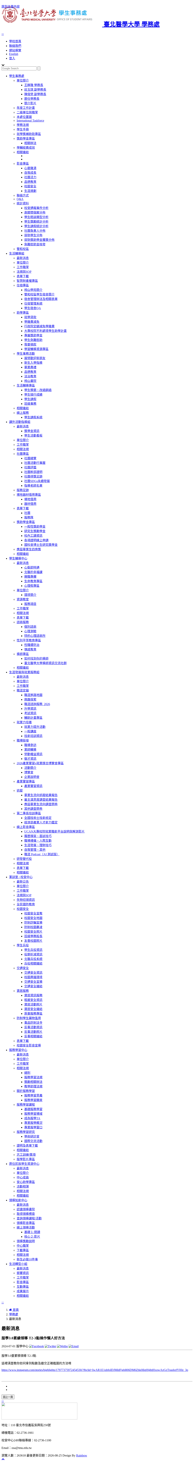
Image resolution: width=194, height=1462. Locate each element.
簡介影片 (30, 103)
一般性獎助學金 (34, 526)
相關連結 (23, 152)
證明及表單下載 (27, 1145)
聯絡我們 (15, 45)
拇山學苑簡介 (33, 289)
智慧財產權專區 (27, 280)
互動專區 (23, 1286)
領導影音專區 (26, 1223)
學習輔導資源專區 (36, 349)
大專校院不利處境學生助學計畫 (45, 330)
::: (3, 33)
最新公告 (23, 881)
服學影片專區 (26, 1159)
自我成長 (30, 172)
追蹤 (20, 790)
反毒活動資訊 (33, 1027)
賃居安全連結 (33, 1009)
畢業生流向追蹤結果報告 (41, 795)
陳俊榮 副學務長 (35, 94)
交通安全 (23, 968)
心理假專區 (31, 585)
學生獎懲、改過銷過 (38, 390)
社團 (27, 513)
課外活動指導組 (19, 421)
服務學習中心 (18, 1050)
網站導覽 (15, 50)
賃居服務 (23, 990)
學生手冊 (23, 129)
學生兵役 (23, 945)
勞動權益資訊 (33, 754)
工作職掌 (23, 267)
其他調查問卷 (33, 808)
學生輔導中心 (18, 558)
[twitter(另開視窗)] (50, 1346)
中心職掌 (23, 1245)
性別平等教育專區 (29, 640)
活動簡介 (30, 767)
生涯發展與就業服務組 (24, 672)
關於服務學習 (26, 1091)
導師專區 (23, 654)
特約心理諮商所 (34, 635)
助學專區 (23, 312)
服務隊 (28, 517)
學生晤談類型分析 (36, 217)
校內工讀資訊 (33, 535)
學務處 (13, 1314)
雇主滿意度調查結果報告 (41, 799)
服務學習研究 (26, 1132)
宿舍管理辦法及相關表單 (41, 299)
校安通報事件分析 (36, 208)
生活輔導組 (16, 253)
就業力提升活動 (34, 726)
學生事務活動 (26, 353)
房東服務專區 (33, 1013)
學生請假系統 (33, 417)
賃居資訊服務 (33, 995)
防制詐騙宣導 (33, 922)
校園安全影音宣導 (29, 1045)
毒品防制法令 (33, 1022)
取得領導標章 (26, 1213)
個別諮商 (30, 626)
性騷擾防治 (31, 645)
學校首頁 (15, 41)
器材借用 (30, 503)
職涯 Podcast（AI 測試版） (41, 854)
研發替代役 (24, 858)
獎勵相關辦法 (33, 1081)
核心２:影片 (32, 1236)
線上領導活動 (26, 1227)
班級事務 (30, 403)
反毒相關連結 (33, 1036)
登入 (12, 58)
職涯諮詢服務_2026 (37, 704)
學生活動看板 (33, 435)
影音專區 (23, 163)
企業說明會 (31, 777)
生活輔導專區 (26, 385)
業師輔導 (30, 749)
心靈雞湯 (30, 168)
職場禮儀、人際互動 (38, 840)
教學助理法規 (33, 1086)
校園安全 (30, 186)
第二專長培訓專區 (29, 813)
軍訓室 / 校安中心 (21, 877)
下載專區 (23, 1250)
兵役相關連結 (33, 963)
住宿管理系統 (33, 303)
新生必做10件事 (27, 1259)
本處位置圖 (24, 117)
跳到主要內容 (11, 6)
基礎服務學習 (33, 1109)
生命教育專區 (33, 581)
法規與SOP (24, 271)
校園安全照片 (33, 931)
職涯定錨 (23, 690)
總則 (27, 1072)
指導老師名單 (33, 485)
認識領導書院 (26, 1209)
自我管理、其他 (34, 849)
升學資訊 (30, 708)
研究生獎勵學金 (34, 531)
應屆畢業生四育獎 (29, 549)
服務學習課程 (26, 1104)
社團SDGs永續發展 (37, 481)
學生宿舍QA (32, 308)
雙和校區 (23, 249)
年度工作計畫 (26, 107)
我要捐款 (30, 344)
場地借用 (30, 499)
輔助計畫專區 (33, 717)
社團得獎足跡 (33, 476)
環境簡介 (30, 594)
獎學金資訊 (31, 431)
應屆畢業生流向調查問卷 (41, 804)
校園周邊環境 (33, 977)
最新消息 (23, 258)
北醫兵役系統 (33, 959)
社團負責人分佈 (34, 230)
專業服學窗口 (33, 1127)
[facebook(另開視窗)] (36, 1346)
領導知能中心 (18, 1200)
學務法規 (23, 124)
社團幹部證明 (33, 472)
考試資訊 (30, 713)
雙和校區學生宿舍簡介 (39, 294)
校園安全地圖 (33, 918)
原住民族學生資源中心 (24, 1163)
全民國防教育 (26, 904)
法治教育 (30, 376)
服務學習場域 (33, 1113)
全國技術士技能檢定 (38, 817)
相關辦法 (30, 143)
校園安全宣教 (33, 913)
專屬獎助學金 (33, 335)
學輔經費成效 (26, 147)
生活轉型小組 (18, 1264)
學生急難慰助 (33, 340)
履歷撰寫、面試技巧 (38, 836)
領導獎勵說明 (26, 1241)
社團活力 (30, 177)
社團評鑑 (30, 467)
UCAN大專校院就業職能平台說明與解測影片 (54, 831)
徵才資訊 (30, 758)
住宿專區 (23, 285)
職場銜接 (23, 740)
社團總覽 (30, 458)
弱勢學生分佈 (33, 235)
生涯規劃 (30, 190)
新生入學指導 (33, 362)
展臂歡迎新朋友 (34, 358)
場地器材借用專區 (29, 494)
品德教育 (30, 181)
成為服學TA (32, 1118)
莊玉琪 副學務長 (35, 89)
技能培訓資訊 (33, 736)
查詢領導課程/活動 (29, 1218)
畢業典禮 (30, 367)
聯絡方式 (23, 195)
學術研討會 (31, 1136)
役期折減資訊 (33, 954)
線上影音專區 (26, 827)
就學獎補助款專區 (29, 134)
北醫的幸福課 (33, 572)
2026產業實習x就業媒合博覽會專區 (40, 763)
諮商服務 (23, 622)
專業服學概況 (33, 1122)
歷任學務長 (31, 98)
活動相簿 (23, 1186)
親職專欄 (30, 576)
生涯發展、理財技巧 (38, 845)
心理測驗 (30, 631)
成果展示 (23, 1291)
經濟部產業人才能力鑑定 (41, 822)
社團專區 (23, 453)
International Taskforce (30, 120)
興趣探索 (30, 699)
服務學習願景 (33, 1100)
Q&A (20, 199)
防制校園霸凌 (33, 927)
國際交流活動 (33, 1141)
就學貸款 (30, 317)
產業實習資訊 (33, 786)
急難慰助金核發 (34, 244)
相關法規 (23, 449)
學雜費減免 (31, 321)
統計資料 (23, 203)
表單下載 (23, 276)
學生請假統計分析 (36, 226)
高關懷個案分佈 (34, 212)
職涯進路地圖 (33, 695)
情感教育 (30, 649)
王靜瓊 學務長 (33, 85)
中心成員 (23, 1177)
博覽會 (28, 772)
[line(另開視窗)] (74, 1346)
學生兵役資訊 (33, 949)
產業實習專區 (26, 781)
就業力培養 (24, 722)
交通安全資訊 (33, 972)
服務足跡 (23, 490)
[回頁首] (3, 1459)
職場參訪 (30, 745)
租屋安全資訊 (33, 1000)
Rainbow (81, 1455)
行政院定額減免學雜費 (39, 326)
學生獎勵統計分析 (36, 221)
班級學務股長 (33, 936)
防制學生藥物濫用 (29, 1018)
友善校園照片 (33, 940)
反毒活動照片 (33, 1031)
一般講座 (30, 731)
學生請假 (30, 399)
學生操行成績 (33, 394)
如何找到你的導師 (36, 658)
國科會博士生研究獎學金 (41, 544)
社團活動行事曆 (34, 462)
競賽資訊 (23, 1273)
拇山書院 (30, 381)
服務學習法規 (33, 1077)
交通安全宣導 (33, 981)
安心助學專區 (26, 1182)
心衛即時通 (31, 567)
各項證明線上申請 (36, 540)
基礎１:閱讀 (32, 1232)
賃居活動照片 (33, 1004)
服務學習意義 (33, 1095)
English (13, 54)
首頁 (15, 1309)
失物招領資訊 (26, 899)
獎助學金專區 (26, 138)
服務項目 (30, 604)
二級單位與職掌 (27, 112)
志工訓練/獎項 (26, 1154)
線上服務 (23, 412)
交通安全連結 (33, 986)
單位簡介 (23, 80)
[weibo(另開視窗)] (62, 1346)
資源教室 (23, 599)
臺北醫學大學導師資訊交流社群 (45, 663)
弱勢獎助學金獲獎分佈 (39, 239)
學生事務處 (16, 76)
